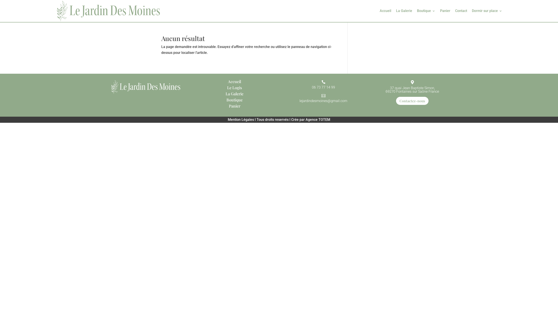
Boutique (424, 11)
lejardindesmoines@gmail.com (323, 101)
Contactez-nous (412, 101)
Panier (445, 11)
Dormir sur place (485, 11)
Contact (461, 11)
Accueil (385, 11)
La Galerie (404, 11)
